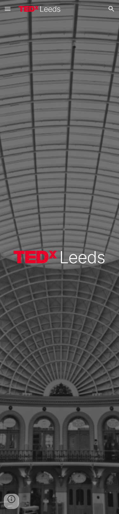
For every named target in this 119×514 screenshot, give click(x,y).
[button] (7, 8)
